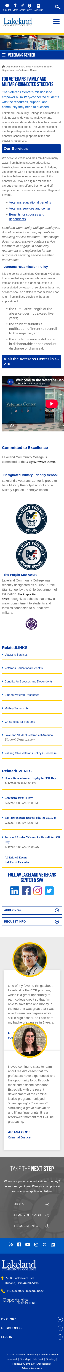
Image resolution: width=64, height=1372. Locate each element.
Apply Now (12, 910)
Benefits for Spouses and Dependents (28, 681)
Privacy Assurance (32, 1368)
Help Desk (37, 1359)
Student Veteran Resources (22, 694)
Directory (51, 1359)
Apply (19, 1204)
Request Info (15, 921)
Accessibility (44, 1363)
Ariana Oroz (19, 1132)
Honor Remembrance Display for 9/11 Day (30, 778)
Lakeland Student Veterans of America (29, 737)
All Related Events (16, 857)
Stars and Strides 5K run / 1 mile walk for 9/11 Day (32, 839)
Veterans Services (16, 654)
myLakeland (20, 23)
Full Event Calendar (17, 862)
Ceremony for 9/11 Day (19, 797)
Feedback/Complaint (23, 1363)
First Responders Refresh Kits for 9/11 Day (30, 817)
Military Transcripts (16, 708)
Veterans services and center (29, 208)
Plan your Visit (28, 1215)
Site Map (25, 1359)
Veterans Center (28, 70)
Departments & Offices (18, 66)
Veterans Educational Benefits (24, 668)
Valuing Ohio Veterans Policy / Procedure (31, 753)
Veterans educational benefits (30, 202)
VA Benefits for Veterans (20, 721)
